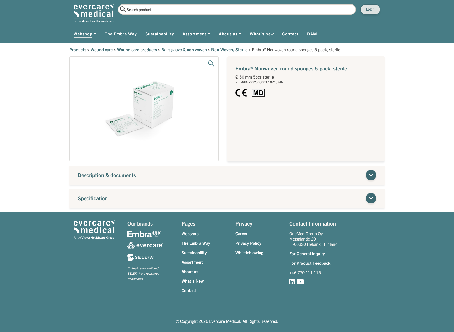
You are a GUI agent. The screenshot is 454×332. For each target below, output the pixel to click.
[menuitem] (85, 35)
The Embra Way (196, 243)
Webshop (190, 233)
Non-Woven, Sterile (229, 49)
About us (190, 271)
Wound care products (137, 49)
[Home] (94, 13)
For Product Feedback (309, 262)
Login (370, 9)
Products (77, 49)
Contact (189, 290)
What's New (193, 280)
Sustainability (194, 252)
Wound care (102, 49)
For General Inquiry (307, 253)
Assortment (192, 261)
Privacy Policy (248, 243)
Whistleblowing (249, 252)
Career (241, 233)
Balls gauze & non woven (184, 49)
